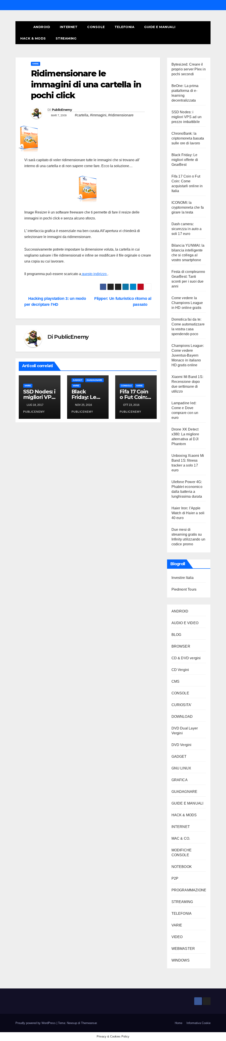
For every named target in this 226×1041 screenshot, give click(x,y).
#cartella (81, 115)
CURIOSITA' (181, 705)
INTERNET (68, 27)
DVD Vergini (181, 745)
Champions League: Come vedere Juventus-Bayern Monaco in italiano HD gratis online (187, 355)
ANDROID (41, 27)
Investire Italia (182, 578)
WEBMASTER (183, 948)
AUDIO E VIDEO (185, 623)
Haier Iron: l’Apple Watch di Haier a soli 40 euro (188, 513)
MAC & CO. (180, 838)
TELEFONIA (125, 27)
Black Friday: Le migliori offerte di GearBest (184, 159)
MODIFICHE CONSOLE (181, 852)
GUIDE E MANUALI (159, 27)
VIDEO (177, 937)
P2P (175, 878)
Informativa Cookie (198, 1023)
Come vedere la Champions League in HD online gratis (187, 303)
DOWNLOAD (182, 716)
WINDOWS (180, 960)
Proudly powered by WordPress (35, 1023)
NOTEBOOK (181, 867)
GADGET (77, 380)
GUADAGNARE (94, 380)
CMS (175, 681)
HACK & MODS (33, 38)
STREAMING (66, 38)
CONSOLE (96, 27)
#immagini (98, 115)
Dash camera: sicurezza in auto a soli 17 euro (186, 229)
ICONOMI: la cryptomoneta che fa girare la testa (187, 207)
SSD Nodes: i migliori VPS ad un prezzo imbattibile (186, 117)
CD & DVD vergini (186, 658)
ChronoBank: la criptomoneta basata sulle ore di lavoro (187, 138)
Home (178, 1023)
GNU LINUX (181, 768)
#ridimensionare (121, 115)
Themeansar (89, 1023)
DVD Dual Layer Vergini (184, 730)
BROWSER (180, 646)
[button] (199, 32)
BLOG (176, 635)
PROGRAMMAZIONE (189, 890)
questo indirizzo (94, 274)
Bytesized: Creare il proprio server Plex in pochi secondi (188, 69)
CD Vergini (180, 670)
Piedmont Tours (184, 589)
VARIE (35, 63)
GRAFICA (179, 780)
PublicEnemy (62, 110)
